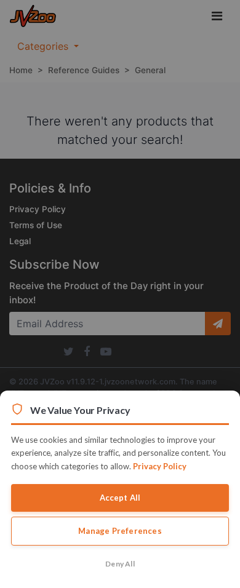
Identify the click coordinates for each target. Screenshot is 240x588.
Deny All (120, 563)
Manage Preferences (120, 531)
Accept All (120, 498)
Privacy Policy (159, 466)
